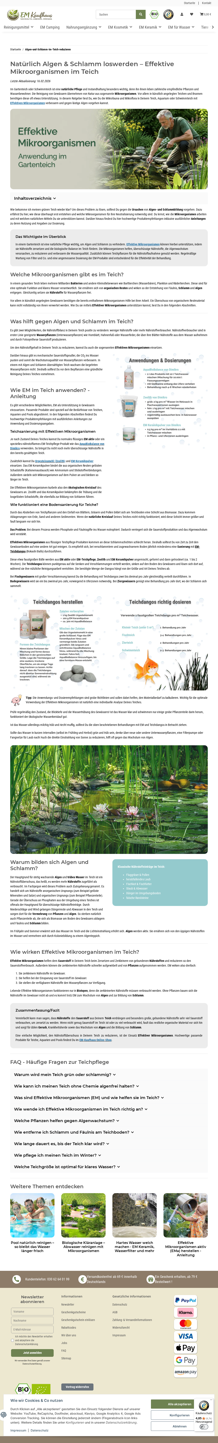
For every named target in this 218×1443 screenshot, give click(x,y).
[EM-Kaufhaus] (30, 14)
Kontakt (206, 3)
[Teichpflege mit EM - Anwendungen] (160, 401)
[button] (182, 14)
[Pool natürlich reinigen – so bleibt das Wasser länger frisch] (32, 1215)
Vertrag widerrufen (77, 1387)
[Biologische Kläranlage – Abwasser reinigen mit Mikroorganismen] (83, 1215)
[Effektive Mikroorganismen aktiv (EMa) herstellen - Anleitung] (186, 1215)
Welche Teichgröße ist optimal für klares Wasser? (65, 1166)
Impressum (119, 1335)
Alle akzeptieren (179, 1404)
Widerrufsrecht (121, 1327)
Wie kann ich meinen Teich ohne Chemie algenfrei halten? (74, 1086)
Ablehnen (180, 1426)
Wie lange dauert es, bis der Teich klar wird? (59, 1143)
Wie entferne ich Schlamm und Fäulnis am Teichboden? (71, 1132)
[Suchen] (141, 14)
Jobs (64, 1343)
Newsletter (67, 1304)
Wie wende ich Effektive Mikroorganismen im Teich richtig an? (78, 1109)
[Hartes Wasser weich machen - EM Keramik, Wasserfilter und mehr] (134, 1215)
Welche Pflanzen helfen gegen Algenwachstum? (64, 1120)
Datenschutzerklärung (32, 1364)
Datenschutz (119, 1304)
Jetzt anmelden (32, 1353)
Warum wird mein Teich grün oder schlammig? (62, 1074)
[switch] (204, 1426)
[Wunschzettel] (191, 14)
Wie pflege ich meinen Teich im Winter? (55, 1155)
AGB (115, 1312)
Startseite (189, 3)
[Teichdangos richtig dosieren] (160, 641)
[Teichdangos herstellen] (58, 641)
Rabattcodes (68, 1327)
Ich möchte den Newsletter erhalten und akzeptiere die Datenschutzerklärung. (34, 1340)
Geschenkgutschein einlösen (78, 1320)
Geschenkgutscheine (73, 1312)
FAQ (63, 1351)
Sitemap (66, 1358)
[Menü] (211, 1400)
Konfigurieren (180, 1415)
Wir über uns (68, 1335)
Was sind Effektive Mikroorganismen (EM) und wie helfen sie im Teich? (86, 1097)
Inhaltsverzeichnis (33, 198)
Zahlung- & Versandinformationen (132, 1320)
